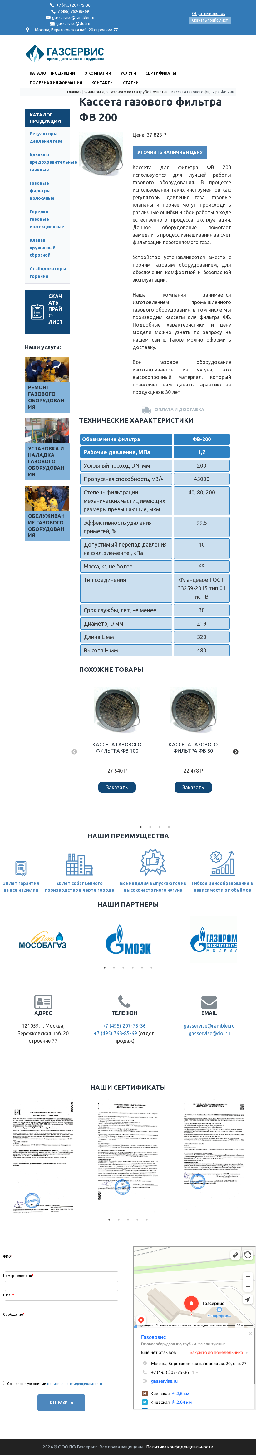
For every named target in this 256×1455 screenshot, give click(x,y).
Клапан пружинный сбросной (43, 248)
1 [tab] (141, 827)
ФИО (7, 1256)
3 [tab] (159, 827)
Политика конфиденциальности (179, 1446)
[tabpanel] (117, 752)
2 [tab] (150, 827)
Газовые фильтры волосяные (42, 191)
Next (236, 752)
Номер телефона (18, 1275)
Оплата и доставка (179, 409)
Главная (74, 92)
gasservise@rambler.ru (73, 17)
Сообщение (13, 1314)
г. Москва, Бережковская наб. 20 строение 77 (75, 29)
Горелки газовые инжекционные (47, 219)
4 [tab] (169, 827)
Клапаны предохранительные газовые (53, 162)
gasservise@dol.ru (73, 23)
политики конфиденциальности (74, 1383)
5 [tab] (142, 968)
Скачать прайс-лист (210, 20)
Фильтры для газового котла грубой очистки (126, 92)
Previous (74, 752)
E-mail (8, 1295)
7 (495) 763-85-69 (73, 11)
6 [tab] (151, 968)
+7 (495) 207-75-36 (73, 5)
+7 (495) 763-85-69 (115, 1033)
